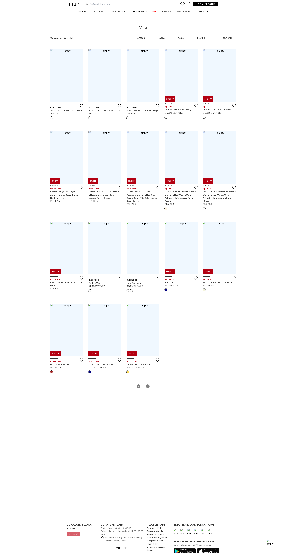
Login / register (206, 4)
